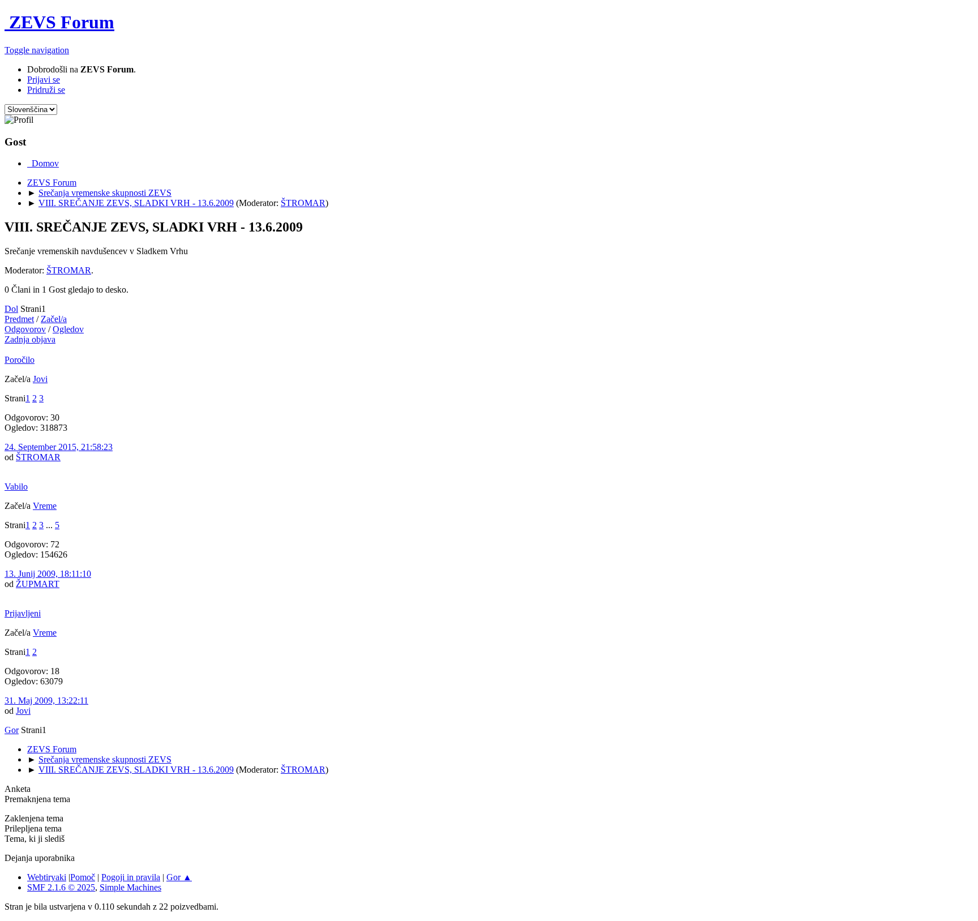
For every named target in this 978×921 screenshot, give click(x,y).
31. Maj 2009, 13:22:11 (46, 700)
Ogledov (68, 329)
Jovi (40, 379)
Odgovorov (25, 329)
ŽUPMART (37, 584)
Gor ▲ (179, 877)
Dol (11, 309)
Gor (12, 730)
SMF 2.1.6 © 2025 (61, 887)
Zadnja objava (30, 339)
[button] (37, 50)
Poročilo (20, 360)
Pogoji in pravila (130, 877)
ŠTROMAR (303, 203)
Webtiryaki (46, 877)
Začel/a (54, 319)
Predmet (19, 319)
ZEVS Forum (59, 22)
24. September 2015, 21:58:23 (59, 447)
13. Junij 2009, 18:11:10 (48, 574)
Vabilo (16, 486)
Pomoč (82, 877)
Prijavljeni (23, 613)
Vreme (45, 506)
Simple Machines (130, 887)
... (50, 525)
